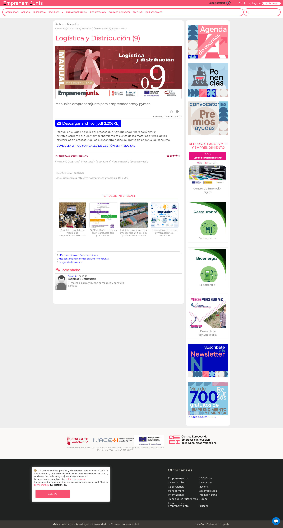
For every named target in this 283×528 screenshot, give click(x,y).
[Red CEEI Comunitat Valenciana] (193, 443)
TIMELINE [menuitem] (137, 12)
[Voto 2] (171, 155)
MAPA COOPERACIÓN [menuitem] (76, 12)
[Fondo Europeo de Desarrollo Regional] (149, 445)
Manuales (73, 24)
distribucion (101, 28)
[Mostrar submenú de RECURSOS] (62, 14)
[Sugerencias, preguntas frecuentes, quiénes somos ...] (240, 3)
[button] (276, 521)
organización (118, 28)
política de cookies (75, 479)
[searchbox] (264, 12)
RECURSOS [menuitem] (54, 12)
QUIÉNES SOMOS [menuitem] (153, 12)
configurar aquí (42, 485)
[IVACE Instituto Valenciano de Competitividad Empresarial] (100, 445)
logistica (61, 28)
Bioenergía (208, 285)
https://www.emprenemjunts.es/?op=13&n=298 (103, 178)
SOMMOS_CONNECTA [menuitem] (119, 12)
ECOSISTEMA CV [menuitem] (98, 12)
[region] (208, 223)
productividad (139, 161)
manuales (87, 28)
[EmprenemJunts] (23, 5)
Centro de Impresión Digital (208, 190)
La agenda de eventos (70, 262)
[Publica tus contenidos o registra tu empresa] (244, 3)
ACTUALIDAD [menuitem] (11, 12)
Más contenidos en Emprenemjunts (78, 255)
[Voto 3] (173, 155)
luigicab (72, 276)
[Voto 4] (176, 155)
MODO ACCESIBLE (217, 3)
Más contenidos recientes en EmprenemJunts (84, 258)
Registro (256, 3)
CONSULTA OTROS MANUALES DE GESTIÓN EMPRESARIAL (96, 145)
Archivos (60, 24)
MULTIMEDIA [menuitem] (39, 12)
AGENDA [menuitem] (25, 12)
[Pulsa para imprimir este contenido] (177, 111)
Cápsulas (73, 28)
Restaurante (208, 238)
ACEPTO (52, 494)
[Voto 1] (168, 155)
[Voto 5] (179, 155)
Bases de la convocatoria (207, 332)
